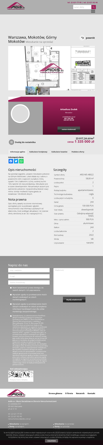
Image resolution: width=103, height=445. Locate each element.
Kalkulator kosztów (59, 152)
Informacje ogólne (17, 152)
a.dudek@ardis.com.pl (68, 117)
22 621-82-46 (92, 2)
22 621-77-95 (76, 2)
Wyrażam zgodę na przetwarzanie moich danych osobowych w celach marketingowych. (30, 297)
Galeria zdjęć (92, 77)
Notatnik (80, 393)
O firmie (69, 393)
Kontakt (91, 393)
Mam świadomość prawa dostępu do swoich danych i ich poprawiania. (28, 288)
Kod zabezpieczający (19, 369)
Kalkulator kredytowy (38, 152)
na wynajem (19, 424)
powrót (90, 38)
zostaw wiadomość (69, 129)
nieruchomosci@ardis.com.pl (19, 419)
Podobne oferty (78, 152)
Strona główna (55, 393)
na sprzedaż (64, 424)
